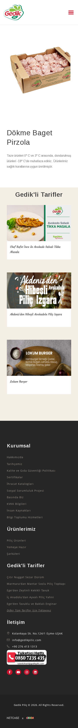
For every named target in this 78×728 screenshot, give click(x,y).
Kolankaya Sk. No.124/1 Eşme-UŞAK (37, 633)
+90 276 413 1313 (24, 646)
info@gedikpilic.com (26, 640)
